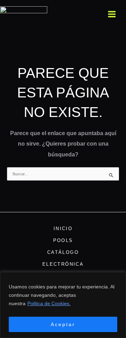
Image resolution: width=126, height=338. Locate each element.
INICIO (63, 228)
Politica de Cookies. (49, 303)
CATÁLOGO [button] (63, 252)
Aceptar (63, 324)
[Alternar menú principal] (112, 14)
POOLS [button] (63, 240)
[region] (63, 305)
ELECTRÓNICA (63, 264)
